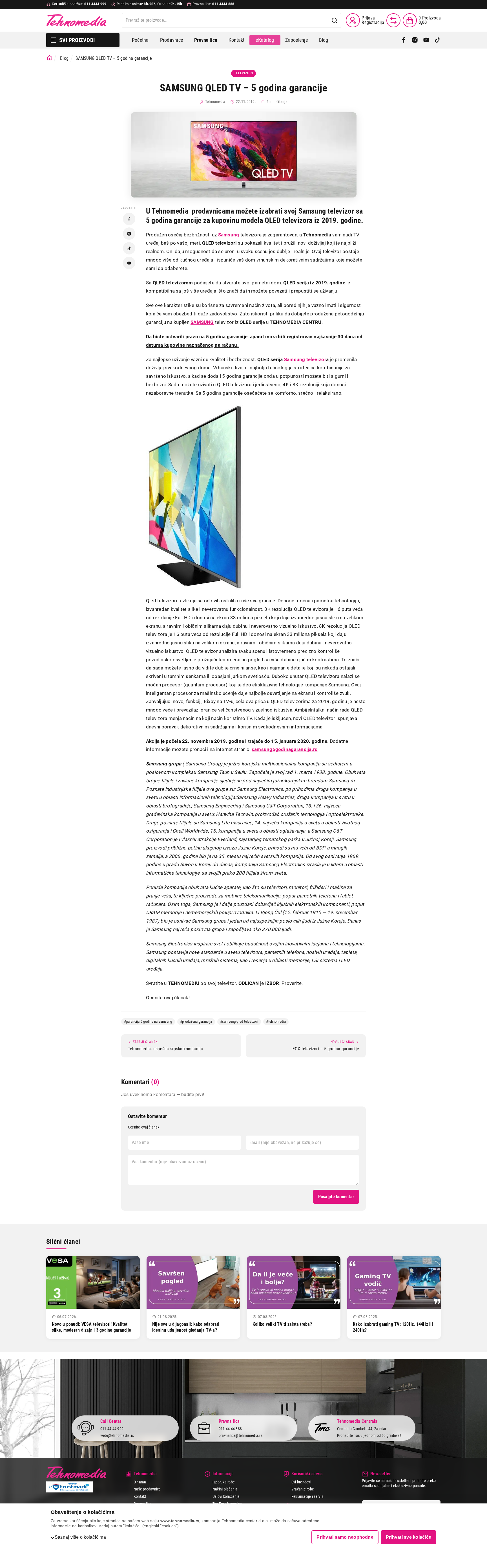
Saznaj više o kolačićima (80, 1537)
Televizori (243, 73)
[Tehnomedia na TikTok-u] (129, 248)
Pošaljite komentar (336, 1196)
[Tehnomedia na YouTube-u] (129, 263)
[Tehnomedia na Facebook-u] (129, 219)
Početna (140, 40)
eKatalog (265, 40)
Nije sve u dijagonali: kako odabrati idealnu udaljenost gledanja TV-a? (186, 1327)
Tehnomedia (76, 20)
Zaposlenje (296, 40)
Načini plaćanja (225, 1489)
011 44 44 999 (111, 1428)
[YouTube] (426, 40)
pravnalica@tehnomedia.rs (240, 1435)
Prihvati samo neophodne (344, 1537)
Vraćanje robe (302, 1489)
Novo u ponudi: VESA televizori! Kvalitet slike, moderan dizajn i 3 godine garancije (91, 1327)
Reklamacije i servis (307, 1496)
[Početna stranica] (49, 58)
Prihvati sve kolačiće (408, 1537)
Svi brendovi (301, 1482)
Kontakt (237, 40)
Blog (323, 40)
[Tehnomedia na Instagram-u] (129, 233)
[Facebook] (403, 40)
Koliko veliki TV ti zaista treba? (282, 1324)
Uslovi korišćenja (226, 1496)
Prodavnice (171, 40)
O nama (140, 1482)
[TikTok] (437, 40)
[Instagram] (414, 40)
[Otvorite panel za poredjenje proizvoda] (393, 20)
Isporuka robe (223, 1482)
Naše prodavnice (147, 1489)
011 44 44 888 (230, 1428)
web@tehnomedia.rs (117, 1435)
